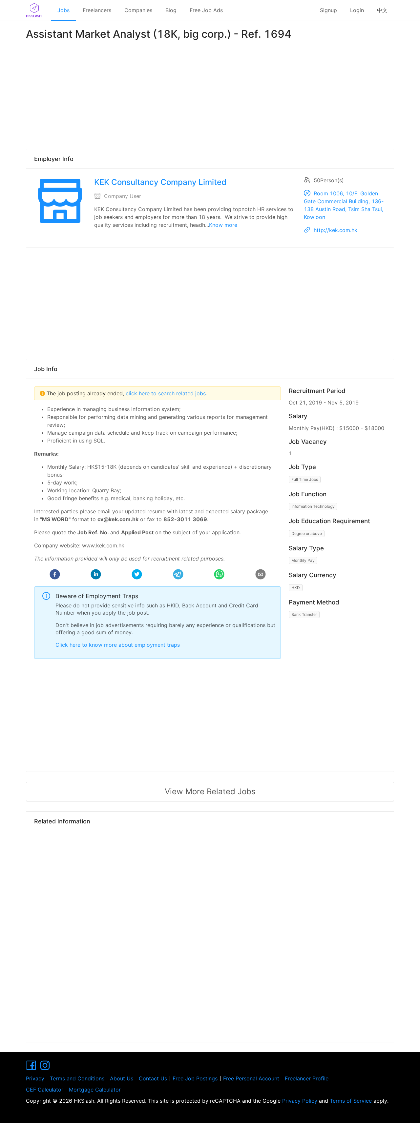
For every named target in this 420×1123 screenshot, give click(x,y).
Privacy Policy (300, 1100)
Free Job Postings (195, 1078)
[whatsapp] (219, 575)
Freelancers (97, 10)
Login (357, 10)
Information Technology (313, 506)
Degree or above (306, 533)
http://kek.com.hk (335, 230)
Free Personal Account (251, 1078)
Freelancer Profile (306, 1078)
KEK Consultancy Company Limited (160, 182)
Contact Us (153, 1078)
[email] (260, 575)
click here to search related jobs (165, 393)
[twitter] (137, 575)
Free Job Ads (206, 10)
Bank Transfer (304, 614)
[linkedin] (96, 575)
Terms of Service (350, 1100)
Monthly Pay (303, 560)
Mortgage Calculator (95, 1089)
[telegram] (178, 575)
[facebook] (55, 575)
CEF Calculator (44, 1089)
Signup (328, 10)
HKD (295, 587)
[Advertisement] (210, 93)
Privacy (35, 1078)
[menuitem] (63, 10)
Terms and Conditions (77, 1078)
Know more (223, 225)
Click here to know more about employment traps (117, 644)
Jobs (63, 10)
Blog (171, 10)
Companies (138, 10)
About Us (121, 1078)
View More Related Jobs (210, 791)
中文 (382, 10)
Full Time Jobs (304, 479)
